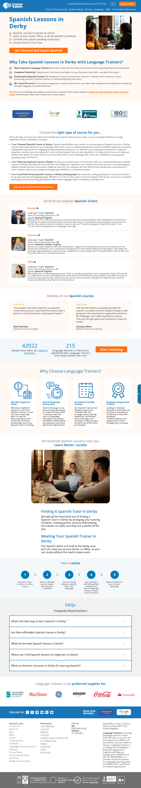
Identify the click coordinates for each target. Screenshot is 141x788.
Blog (11, 734)
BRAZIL (43, 743)
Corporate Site (16, 740)
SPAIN (43, 749)
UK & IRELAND (47, 726)
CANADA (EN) (47, 738)
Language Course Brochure (22, 746)
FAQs (108, 9)
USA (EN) (44, 729)
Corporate (99, 9)
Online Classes (76, 9)
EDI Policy (14, 758)
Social (12, 737)
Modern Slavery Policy (19, 761)
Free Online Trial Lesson (124, 9)
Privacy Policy (15, 752)
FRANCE (44, 732)
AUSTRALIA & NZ (48, 741)
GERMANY (45, 746)
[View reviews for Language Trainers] (113, 780)
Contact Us (14, 726)
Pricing (88, 9)
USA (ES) (44, 735)
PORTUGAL (45, 752)
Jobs (11, 731)
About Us (13, 729)
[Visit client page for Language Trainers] (88, 780)
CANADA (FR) (61, 738)
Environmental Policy (19, 755)
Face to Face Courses (57, 9)
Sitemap (13, 749)
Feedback (13, 743)
